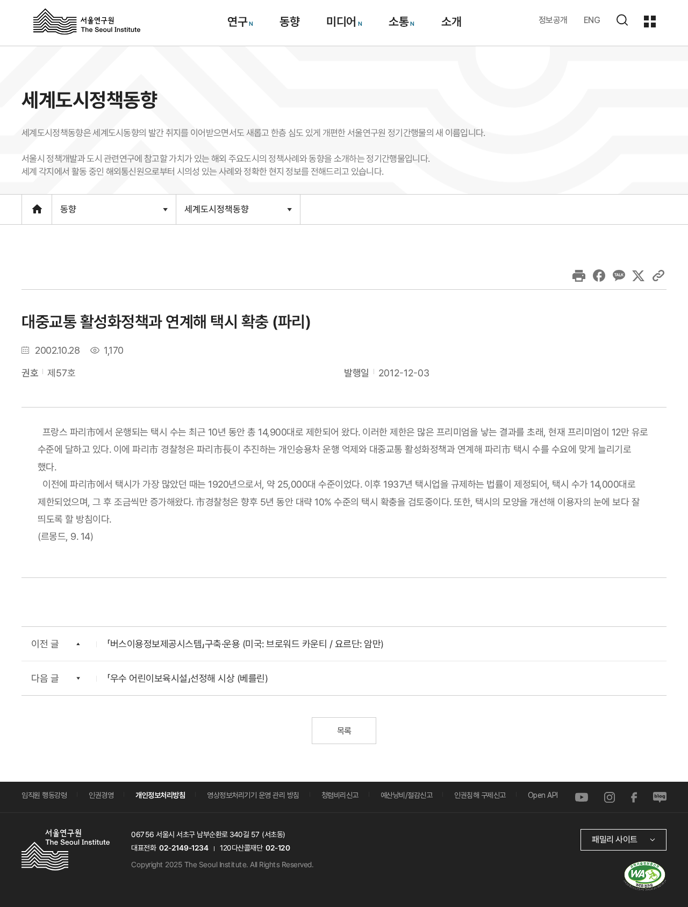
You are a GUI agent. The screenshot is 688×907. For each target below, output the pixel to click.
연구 (237, 21)
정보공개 (553, 20)
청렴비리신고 (340, 795)
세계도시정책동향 (216, 213)
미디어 (341, 21)
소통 (398, 21)
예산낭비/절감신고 (407, 795)
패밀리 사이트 (614, 839)
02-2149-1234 (184, 848)
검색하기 (622, 20)
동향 (289, 21)
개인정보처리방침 (160, 795)
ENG (592, 20)
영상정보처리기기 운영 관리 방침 (253, 795)
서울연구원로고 (86, 21)
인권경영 (101, 795)
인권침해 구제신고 (480, 795)
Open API (543, 795)
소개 (451, 21)
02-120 (278, 848)
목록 (343, 731)
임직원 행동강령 (44, 795)
